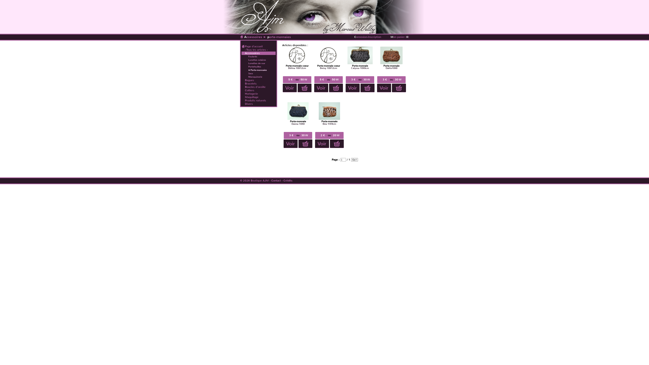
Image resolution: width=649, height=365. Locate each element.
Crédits (287, 180)
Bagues (249, 80)
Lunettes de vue (256, 63)
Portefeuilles (254, 66)
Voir (289, 88)
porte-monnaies (279, 37)
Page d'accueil (254, 46)
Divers (249, 104)
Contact (276, 180)
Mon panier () (400, 37)
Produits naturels (255, 100)
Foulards (252, 56)
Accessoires (253, 37)
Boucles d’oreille (255, 87)
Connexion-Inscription (367, 37)
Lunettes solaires (257, 59)
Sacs (250, 73)
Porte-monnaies (258, 70)
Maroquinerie (255, 76)
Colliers (249, 90)
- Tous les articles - (256, 50)
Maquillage (251, 97)
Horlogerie (251, 93)
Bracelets (251, 83)
